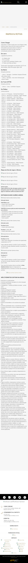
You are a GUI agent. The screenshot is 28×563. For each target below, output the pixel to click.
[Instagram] (14, 497)
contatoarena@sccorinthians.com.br (11, 515)
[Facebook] (4, 497)
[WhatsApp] (25, 497)
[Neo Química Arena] (6, 2)
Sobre (7, 27)
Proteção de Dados (14, 557)
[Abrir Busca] (18, 2)
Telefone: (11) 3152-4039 (9, 520)
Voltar (25, 29)
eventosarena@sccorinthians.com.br (11, 521)
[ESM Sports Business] (14, 560)
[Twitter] (9, 497)
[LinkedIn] (19, 497)
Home (3, 27)
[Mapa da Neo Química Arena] (14, 274)
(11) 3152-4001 (7, 514)
